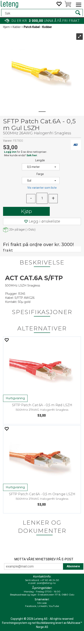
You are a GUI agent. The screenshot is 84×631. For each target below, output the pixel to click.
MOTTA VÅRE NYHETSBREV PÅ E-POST (43, 559)
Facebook (30, 606)
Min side (42, 602)
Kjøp (26, 211)
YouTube (54, 606)
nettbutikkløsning (43, 622)
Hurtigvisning (15, 398)
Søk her (32, 155)
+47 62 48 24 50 (49, 580)
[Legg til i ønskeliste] (6, 340)
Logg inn (10, 151)
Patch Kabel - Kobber (38, 27)
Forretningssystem (14, 622)
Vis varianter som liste (42, 187)
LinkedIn (43, 606)
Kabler (17, 27)
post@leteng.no (46, 582)
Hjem (6, 27)
